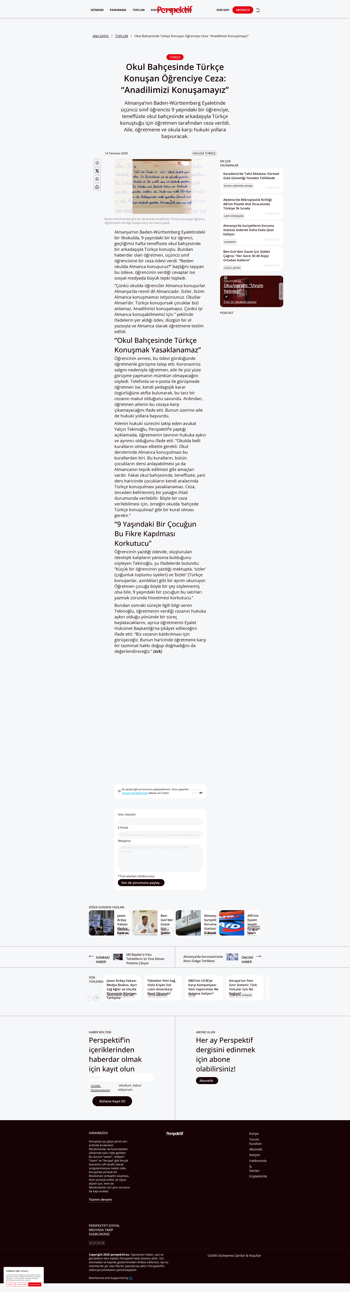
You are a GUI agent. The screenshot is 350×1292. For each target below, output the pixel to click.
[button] (257, 10)
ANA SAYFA (101, 36)
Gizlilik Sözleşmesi (221, 1255)
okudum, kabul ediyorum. (116, 1087)
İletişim (254, 1155)
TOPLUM (121, 36)
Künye (254, 1133)
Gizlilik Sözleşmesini (100, 1088)
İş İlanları (254, 1168)
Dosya (155, 10)
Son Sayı (222, 10)
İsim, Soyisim (127, 814)
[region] (24, 1277)
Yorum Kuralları (255, 1141)
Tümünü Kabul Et (35, 1284)
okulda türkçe (204, 153)
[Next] (96, 997)
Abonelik (243, 10)
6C (131, 1278)
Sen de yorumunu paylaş (140, 882)
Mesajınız (124, 841)
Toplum (138, 10)
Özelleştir (10, 1284)
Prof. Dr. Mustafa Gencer (240, 302)
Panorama (118, 10)
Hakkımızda (258, 1160)
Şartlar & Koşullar (248, 1255)
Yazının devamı (100, 1199)
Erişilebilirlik (258, 1176)
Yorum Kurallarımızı (135, 793)
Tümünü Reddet (21, 1284)
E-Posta (123, 827)
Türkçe (175, 57)
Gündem (97, 10)
